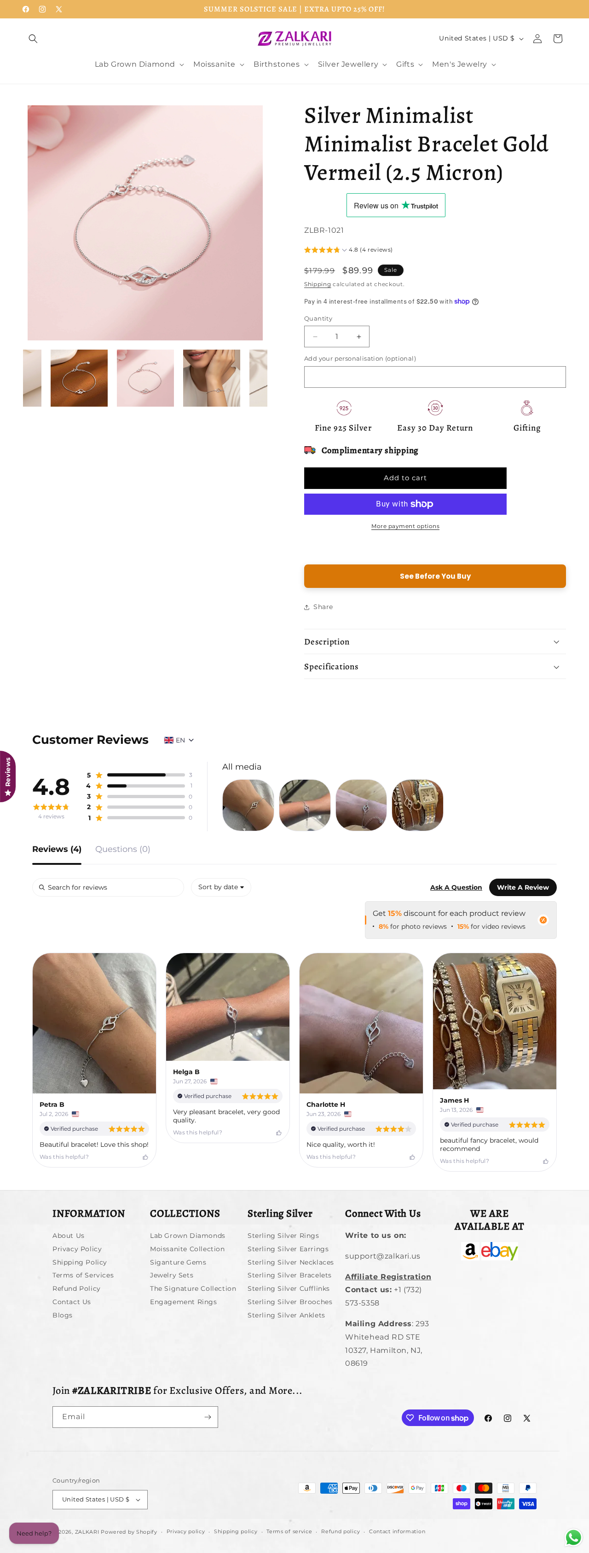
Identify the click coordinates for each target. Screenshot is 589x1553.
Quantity (318, 318)
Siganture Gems (178, 1262)
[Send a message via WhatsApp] (573, 1537)
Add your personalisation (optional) (360, 358)
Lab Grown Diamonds (187, 1236)
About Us (68, 1236)
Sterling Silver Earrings (288, 1249)
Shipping (317, 284)
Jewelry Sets (171, 1275)
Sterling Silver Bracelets (290, 1275)
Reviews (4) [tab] (56, 849)
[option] (145, 222)
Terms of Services (83, 1275)
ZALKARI (87, 1532)
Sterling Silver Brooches (290, 1302)
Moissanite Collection (187, 1249)
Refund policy (340, 1531)
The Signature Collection (193, 1288)
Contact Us (71, 1302)
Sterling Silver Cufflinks (289, 1288)
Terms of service (289, 1531)
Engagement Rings (183, 1302)
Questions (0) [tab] (122, 849)
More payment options (405, 526)
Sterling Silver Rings (283, 1236)
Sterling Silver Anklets (286, 1315)
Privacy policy (186, 1531)
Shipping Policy (79, 1262)
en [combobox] (180, 740)
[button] (33, 39)
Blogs (62, 1315)
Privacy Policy (77, 1249)
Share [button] (323, 607)
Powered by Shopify (129, 1532)
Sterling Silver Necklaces (291, 1262)
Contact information (397, 1531)
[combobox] (221, 887)
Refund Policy (76, 1288)
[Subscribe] (207, 1417)
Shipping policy (236, 1531)
